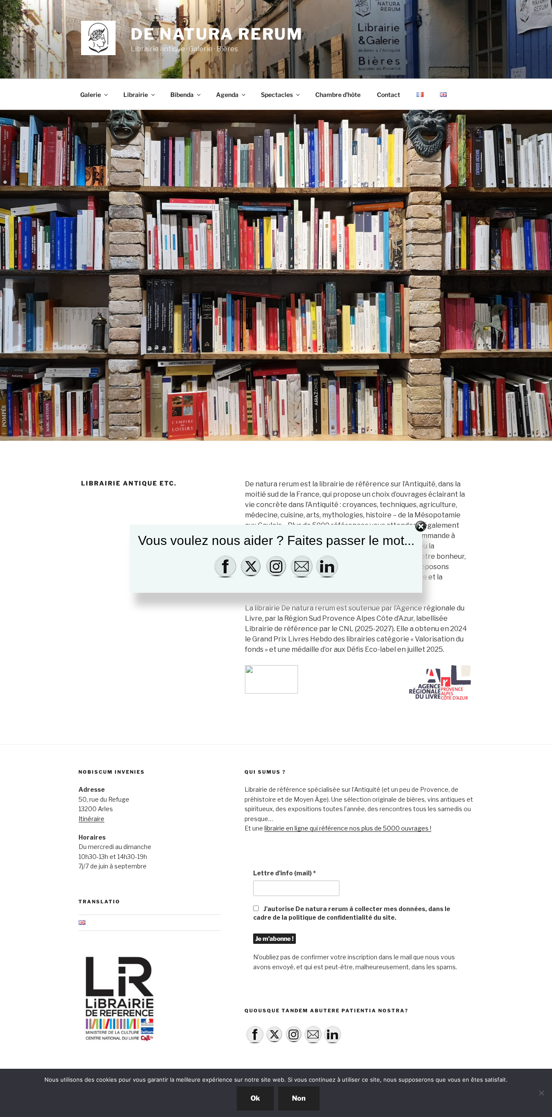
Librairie (135, 94)
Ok (255, 1098)
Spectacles (277, 94)
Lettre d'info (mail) (284, 873)
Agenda (227, 94)
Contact (388, 94)
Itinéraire (91, 818)
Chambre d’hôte (338, 94)
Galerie (90, 94)
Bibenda (182, 94)
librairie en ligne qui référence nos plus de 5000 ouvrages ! (347, 828)
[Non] (541, 1093)
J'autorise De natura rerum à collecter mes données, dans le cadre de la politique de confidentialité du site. (351, 913)
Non (299, 1098)
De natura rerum (217, 34)
